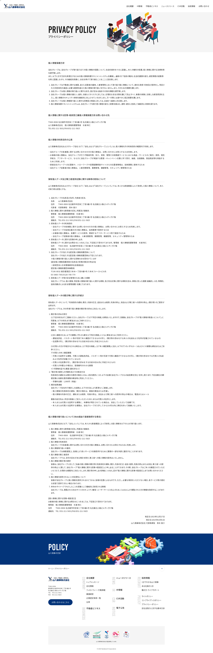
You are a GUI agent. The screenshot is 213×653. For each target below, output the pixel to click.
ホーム (50, 568)
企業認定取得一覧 (93, 598)
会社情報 (90, 586)
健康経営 (90, 594)
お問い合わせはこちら (60, 602)
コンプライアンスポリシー (151, 600)
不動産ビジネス (152, 6)
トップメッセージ (92, 582)
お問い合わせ (204, 6)
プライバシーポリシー (150, 604)
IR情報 (139, 6)
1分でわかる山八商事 (150, 582)
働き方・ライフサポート (150, 590)
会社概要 (130, 6)
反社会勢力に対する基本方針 (153, 608)
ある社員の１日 (148, 586)
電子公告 (120, 607)
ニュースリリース (167, 6)
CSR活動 (181, 6)
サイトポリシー (147, 596)
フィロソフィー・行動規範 (95, 590)
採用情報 (191, 6)
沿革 (88, 602)
